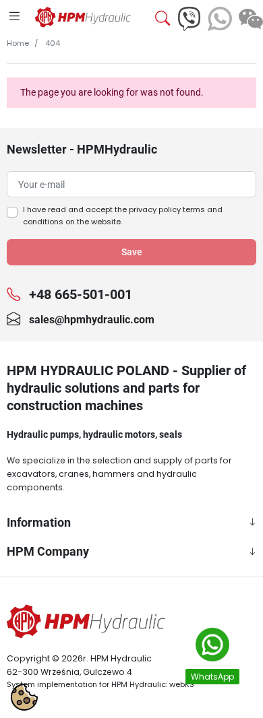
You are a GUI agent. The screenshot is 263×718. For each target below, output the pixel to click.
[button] (158, 19)
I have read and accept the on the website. (123, 215)
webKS (181, 684)
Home (18, 43)
